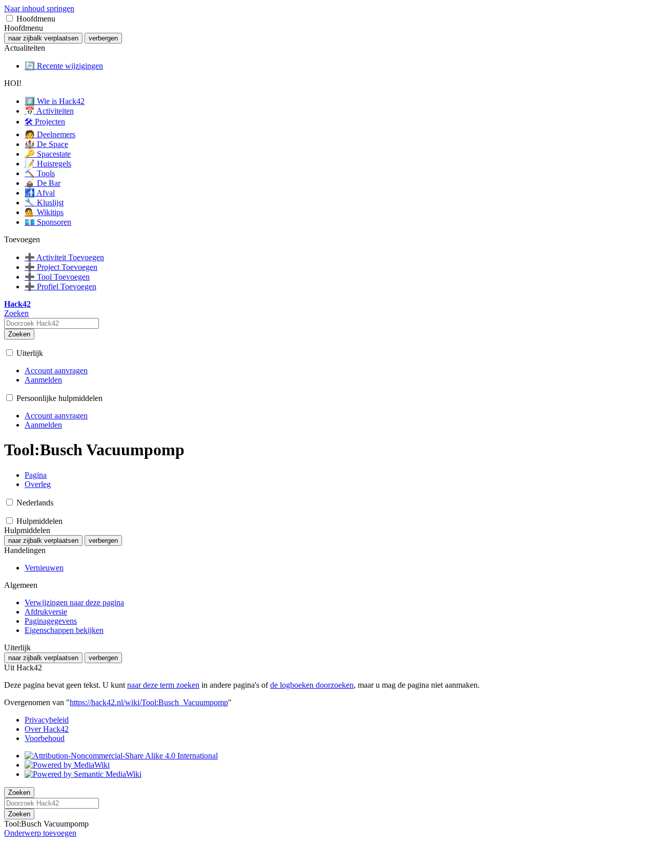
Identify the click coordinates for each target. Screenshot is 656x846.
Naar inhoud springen (39, 8)
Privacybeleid (47, 719)
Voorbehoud (45, 738)
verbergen (103, 38)
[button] (9, 18)
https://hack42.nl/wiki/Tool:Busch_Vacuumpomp (149, 702)
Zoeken (19, 334)
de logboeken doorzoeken (312, 685)
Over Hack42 (47, 729)
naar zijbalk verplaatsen (43, 38)
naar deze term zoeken (163, 685)
